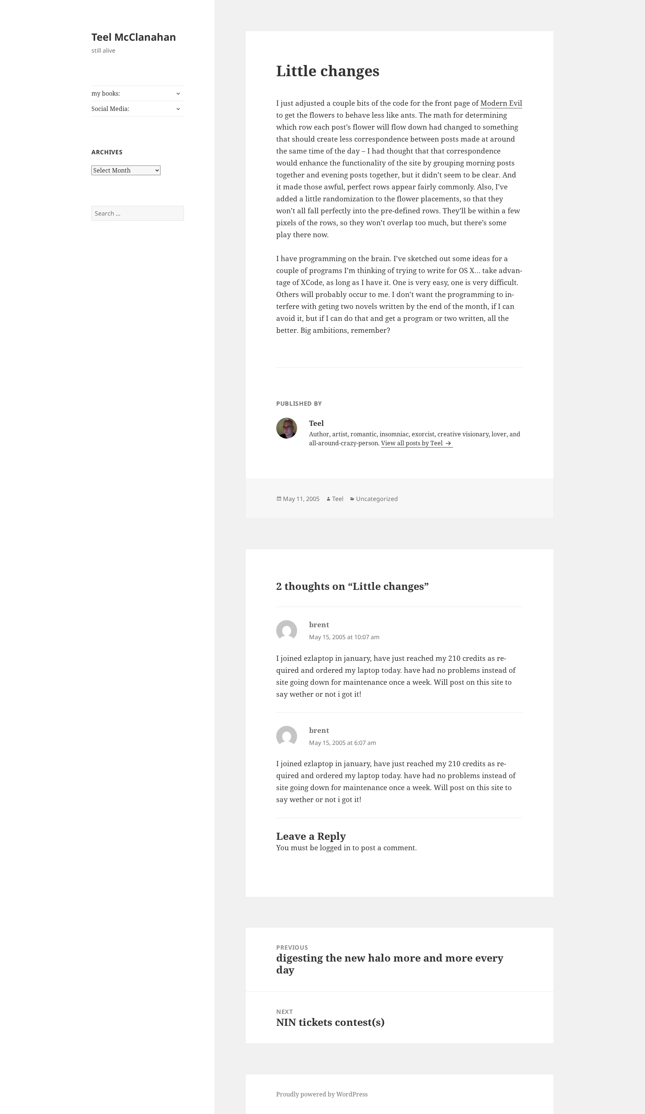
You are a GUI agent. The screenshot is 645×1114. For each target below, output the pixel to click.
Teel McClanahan (133, 37)
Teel (337, 499)
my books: (105, 93)
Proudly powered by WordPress (322, 1094)
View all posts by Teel (412, 443)
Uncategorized (377, 499)
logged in (335, 847)
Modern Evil (501, 103)
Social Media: (110, 109)
